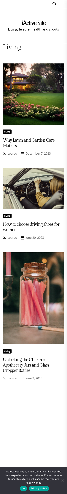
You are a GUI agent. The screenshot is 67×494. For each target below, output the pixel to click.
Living (7, 131)
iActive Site (33, 23)
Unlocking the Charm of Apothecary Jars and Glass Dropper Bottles (26, 365)
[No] (62, 480)
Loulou (12, 153)
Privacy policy (39, 488)
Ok (23, 488)
